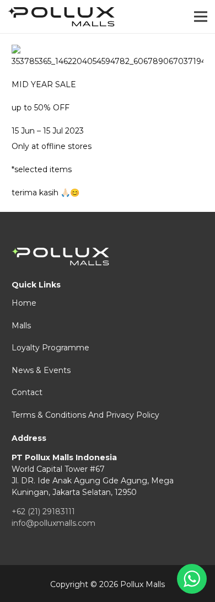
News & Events (41, 370)
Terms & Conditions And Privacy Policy (85, 415)
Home (24, 303)
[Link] (61, 16)
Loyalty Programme (50, 348)
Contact (27, 392)
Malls (21, 326)
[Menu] (200, 16)
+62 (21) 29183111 (43, 511)
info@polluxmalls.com (53, 523)
